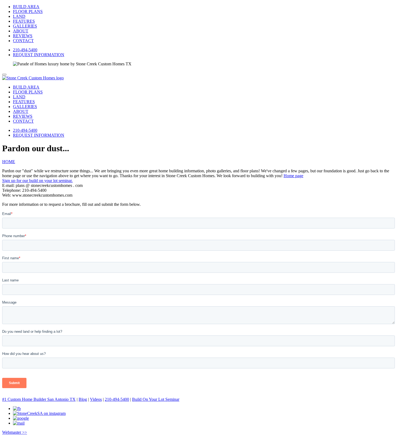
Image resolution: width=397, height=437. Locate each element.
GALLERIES (25, 26)
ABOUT (20, 31)
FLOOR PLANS (28, 11)
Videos (96, 399)
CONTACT (23, 40)
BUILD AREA (26, 6)
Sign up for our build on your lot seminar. (37, 180)
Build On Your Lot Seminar (155, 399)
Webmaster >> (14, 432)
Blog (83, 399)
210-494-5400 (25, 50)
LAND (19, 16)
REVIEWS (22, 35)
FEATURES (24, 21)
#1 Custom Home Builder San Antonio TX (39, 399)
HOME (8, 161)
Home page (293, 175)
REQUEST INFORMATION (38, 54)
